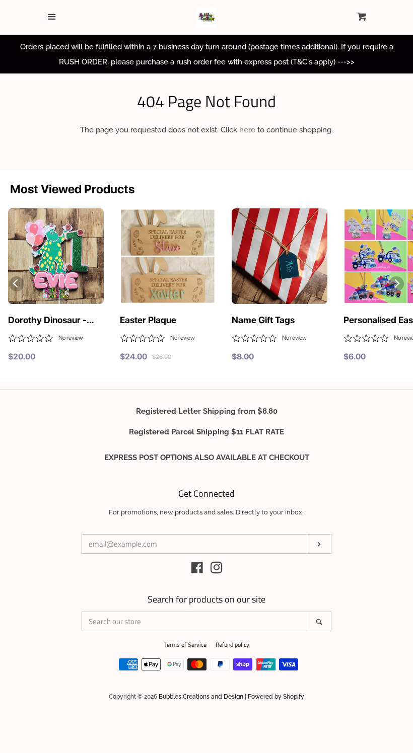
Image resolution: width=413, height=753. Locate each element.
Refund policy (232, 644)
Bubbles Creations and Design (201, 696)
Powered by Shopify (276, 696)
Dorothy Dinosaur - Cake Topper (47, 321)
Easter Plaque (148, 320)
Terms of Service (185, 644)
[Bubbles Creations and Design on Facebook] (197, 569)
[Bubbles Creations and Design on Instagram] (217, 569)
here (247, 129)
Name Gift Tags (263, 320)
